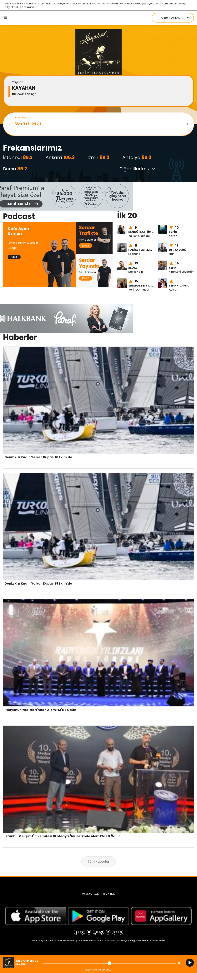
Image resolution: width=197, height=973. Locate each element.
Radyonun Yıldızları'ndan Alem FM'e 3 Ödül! (31, 601)
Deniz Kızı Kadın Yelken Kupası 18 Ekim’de (30, 348)
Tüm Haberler (98, 861)
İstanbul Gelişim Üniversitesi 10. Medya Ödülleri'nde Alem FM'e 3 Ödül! (49, 727)
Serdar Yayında (86, 256)
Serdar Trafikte (86, 224)
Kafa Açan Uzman (15, 224)
